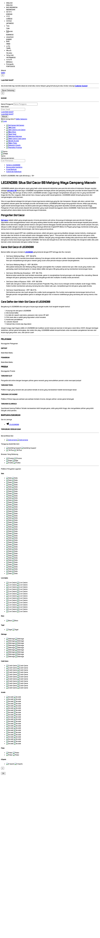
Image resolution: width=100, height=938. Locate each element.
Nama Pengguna (7, 104)
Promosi (19, 147)
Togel (14, 134)
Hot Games (20, 125)
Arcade (16, 141)
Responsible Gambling (14, 167)
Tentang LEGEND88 (13, 165)
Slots (13, 127)
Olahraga (18, 136)
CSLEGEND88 (14, 424)
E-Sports (17, 145)
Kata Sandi (5, 106)
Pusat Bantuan (11, 169)
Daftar (3, 73)
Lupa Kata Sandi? (7, 112)
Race (14, 132)
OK (3, 773)
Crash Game (21, 138)
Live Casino (21, 130)
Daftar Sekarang (21, 119)
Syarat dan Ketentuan (13, 171)
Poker (14, 143)
